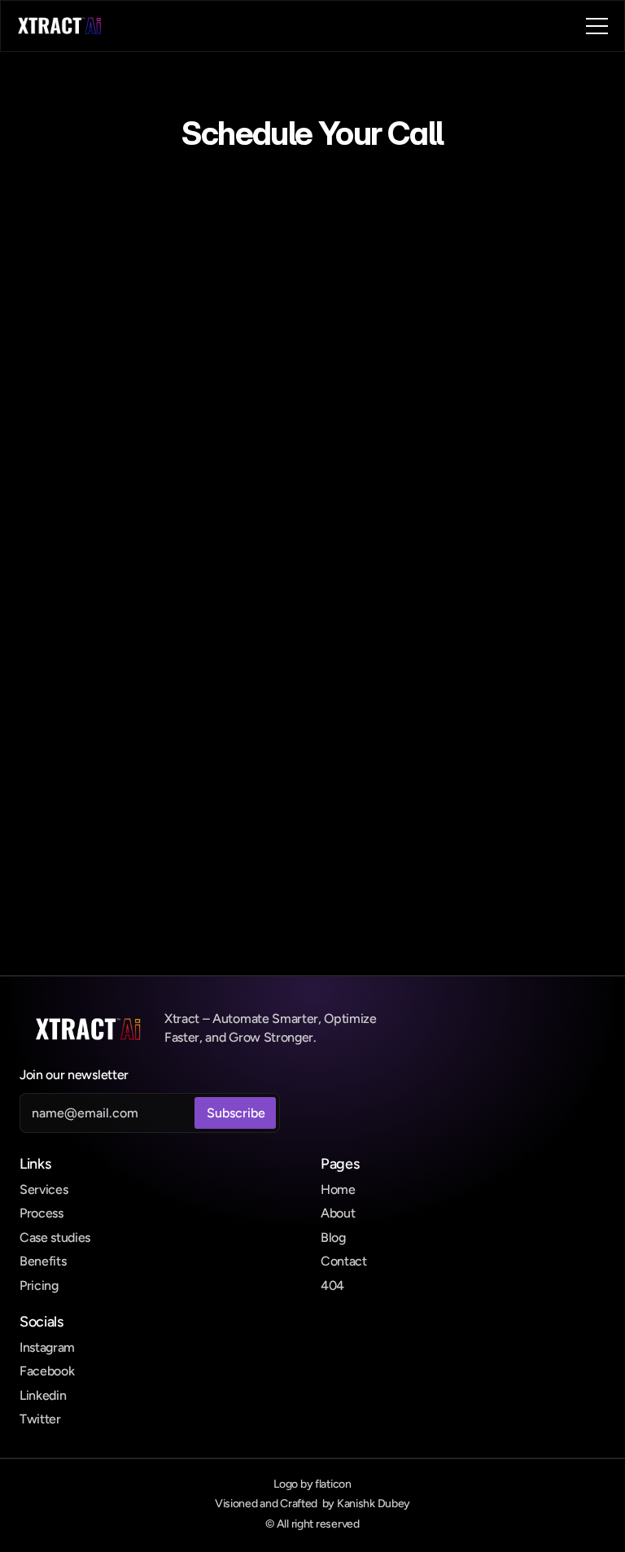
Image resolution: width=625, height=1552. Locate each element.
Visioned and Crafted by (312, 1503)
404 (332, 1285)
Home (338, 1189)
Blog (333, 1237)
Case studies (55, 1237)
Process (41, 1213)
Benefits (43, 1261)
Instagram (47, 1347)
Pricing (39, 1285)
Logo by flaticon (312, 1484)
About (338, 1213)
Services (44, 1189)
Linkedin (43, 1395)
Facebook (47, 1371)
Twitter (40, 1419)
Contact (344, 1261)
